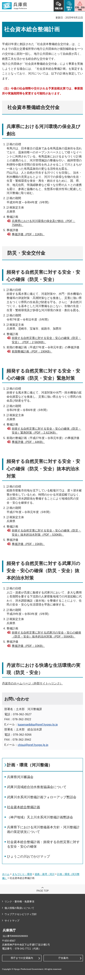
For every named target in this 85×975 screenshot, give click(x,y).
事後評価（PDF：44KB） (28, 442)
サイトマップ (12, 920)
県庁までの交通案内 (22, 958)
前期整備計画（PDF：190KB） (32, 351)
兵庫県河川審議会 (20, 777)
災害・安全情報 (80, 8)
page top (43, 890)
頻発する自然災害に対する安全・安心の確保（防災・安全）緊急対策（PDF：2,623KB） (46, 430)
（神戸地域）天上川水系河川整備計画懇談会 (40, 817)
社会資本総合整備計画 (23, 807)
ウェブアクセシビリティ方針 (21, 914)
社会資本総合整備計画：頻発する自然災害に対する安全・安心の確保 (43, 844)
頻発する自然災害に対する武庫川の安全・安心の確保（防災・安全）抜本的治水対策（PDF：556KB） (46, 634)
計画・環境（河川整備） (29, 765)
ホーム (5, 874)
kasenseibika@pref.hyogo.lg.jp (38, 724)
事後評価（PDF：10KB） (28, 645)
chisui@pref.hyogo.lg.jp (33, 744)
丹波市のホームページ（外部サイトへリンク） (32, 683)
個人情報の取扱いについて (19, 908)
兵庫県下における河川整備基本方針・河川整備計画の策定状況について (43, 829)
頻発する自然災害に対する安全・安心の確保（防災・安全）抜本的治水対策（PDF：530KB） (46, 532)
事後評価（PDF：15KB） (28, 544)
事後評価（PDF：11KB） (28, 234)
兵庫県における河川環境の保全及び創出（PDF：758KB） (43, 223)
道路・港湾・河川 (44, 874)
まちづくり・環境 (22, 874)
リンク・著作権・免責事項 (19, 901)
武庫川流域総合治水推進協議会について (36, 787)
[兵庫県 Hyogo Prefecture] (14, 5)
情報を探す (69, 8)
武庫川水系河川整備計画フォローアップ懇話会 (41, 797)
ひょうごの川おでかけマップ (28, 856)
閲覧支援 (59, 8)
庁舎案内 (63, 958)
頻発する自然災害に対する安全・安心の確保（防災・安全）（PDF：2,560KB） (46, 340)
